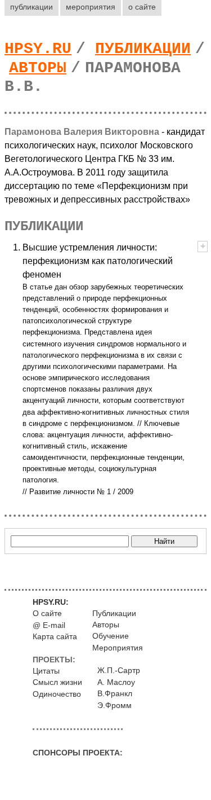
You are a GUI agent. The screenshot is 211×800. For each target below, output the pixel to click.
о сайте (142, 6)
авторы (37, 68)
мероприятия (90, 6)
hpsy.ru (38, 49)
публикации (31, 6)
